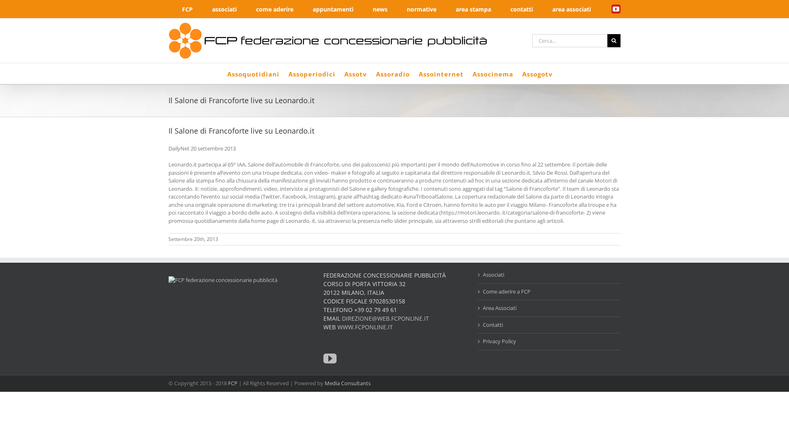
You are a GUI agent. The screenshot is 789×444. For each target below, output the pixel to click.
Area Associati (500, 308)
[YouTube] (330, 358)
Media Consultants (348, 383)
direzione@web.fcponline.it (385, 318)
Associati (493, 274)
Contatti (493, 324)
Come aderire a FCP (507, 291)
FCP (233, 383)
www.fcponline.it (365, 327)
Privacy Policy (499, 341)
